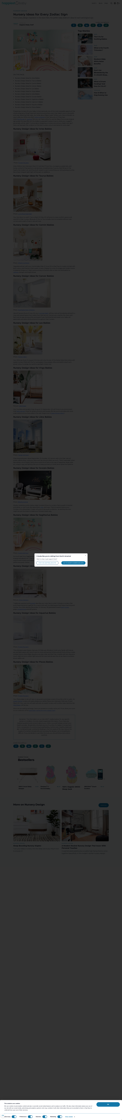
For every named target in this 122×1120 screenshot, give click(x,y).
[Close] (85, 555)
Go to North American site (73, 563)
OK (108, 1104)
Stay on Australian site (47, 563)
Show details (69, 1116)
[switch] (30, 1116)
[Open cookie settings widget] (3, 1116)
